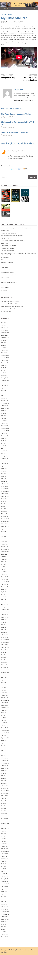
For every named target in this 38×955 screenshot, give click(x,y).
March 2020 (4, 481)
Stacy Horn (9, 22)
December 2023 (5, 380)
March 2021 (4, 451)
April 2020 (3, 478)
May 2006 (3, 899)
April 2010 (3, 780)
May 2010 (3, 778)
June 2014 (3, 655)
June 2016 (3, 594)
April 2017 (3, 569)
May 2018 (3, 536)
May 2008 (3, 838)
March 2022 (4, 420)
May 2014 (3, 657)
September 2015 (5, 617)
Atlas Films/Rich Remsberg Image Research (11, 235)
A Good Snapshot (5, 230)
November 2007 (5, 853)
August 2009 (4, 801)
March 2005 (4, 931)
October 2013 (4, 675)
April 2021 (3, 448)
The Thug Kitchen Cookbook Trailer (16, 114)
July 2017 (3, 561)
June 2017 (3, 564)
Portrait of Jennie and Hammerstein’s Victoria (12, 306)
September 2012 (5, 707)
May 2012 (3, 717)
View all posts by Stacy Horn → (24, 100)
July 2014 (3, 652)
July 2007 (3, 863)
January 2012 (4, 728)
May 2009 (3, 808)
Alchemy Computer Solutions (8, 233)
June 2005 (3, 926)
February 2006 (4, 906)
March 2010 (4, 783)
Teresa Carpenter (5, 287)
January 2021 (4, 456)
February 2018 (4, 544)
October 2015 (4, 614)
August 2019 (4, 498)
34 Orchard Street (5, 228)
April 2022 (3, 418)
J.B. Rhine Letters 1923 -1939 (8, 253)
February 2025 (4, 350)
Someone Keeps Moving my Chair (9, 282)
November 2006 (5, 884)
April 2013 (3, 690)
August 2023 (4, 388)
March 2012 (4, 722)
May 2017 (3, 566)
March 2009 (4, 813)
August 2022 (4, 410)
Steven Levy (4, 285)
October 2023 (4, 385)
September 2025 (5, 337)
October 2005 (4, 916)
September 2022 (5, 408)
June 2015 (3, 624)
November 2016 (5, 582)
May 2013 (3, 687)
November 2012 (5, 702)
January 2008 (4, 848)
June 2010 (3, 775)
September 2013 (5, 677)
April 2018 (3, 539)
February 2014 (4, 665)
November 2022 (5, 403)
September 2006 (5, 889)
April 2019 (3, 509)
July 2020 (3, 471)
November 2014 (5, 642)
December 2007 (5, 851)
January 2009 (4, 818)
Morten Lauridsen (5, 277)
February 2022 (4, 423)
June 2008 (3, 836)
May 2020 (3, 476)
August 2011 (4, 740)
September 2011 (5, 738)
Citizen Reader (4, 243)
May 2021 (3, 446)
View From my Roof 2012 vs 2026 (9, 304)
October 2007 (4, 856)
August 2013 (4, 680)
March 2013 (4, 692)
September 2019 (5, 496)
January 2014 (4, 667)
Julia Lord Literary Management (8, 260)
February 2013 (4, 695)
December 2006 (5, 881)
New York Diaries (5, 280)
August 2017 (4, 559)
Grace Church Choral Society (8, 245)
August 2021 (4, 438)
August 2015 (4, 619)
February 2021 (4, 453)
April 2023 (3, 395)
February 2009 (4, 816)
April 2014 (3, 660)
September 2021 (5, 436)
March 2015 (4, 632)
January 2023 (4, 400)
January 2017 (4, 576)
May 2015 (3, 627)
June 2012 (3, 715)
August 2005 (4, 921)
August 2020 (4, 468)
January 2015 (4, 637)
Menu (6, 8)
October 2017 (4, 554)
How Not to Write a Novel (7, 250)
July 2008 (3, 833)
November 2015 (5, 612)
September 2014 (5, 647)
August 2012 (4, 710)
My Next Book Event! (6, 311)
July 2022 (3, 413)
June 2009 (3, 806)
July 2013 (3, 682)
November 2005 (5, 914)
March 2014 (4, 662)
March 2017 (4, 571)
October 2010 (4, 765)
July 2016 (3, 592)
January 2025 (4, 352)
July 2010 (3, 773)
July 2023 (3, 390)
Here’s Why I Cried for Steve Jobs (15, 132)
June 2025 (3, 342)
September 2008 (5, 828)
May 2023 (3, 393)
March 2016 (4, 602)
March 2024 (4, 375)
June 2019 (3, 503)
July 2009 (3, 803)
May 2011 (3, 748)
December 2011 (5, 730)
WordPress (31, 950)
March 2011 (4, 753)
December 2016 (5, 579)
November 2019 (5, 491)
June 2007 (3, 866)
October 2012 (4, 705)
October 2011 (4, 735)
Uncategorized (6, 14)
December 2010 (5, 760)
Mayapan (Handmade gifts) (7, 275)
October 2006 (4, 886)
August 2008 (4, 831)
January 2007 (4, 879)
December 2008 (5, 821)
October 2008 (4, 826)
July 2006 (3, 894)
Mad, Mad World (5, 270)
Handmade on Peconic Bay (7, 248)
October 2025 (4, 335)
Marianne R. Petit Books (7, 272)
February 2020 (4, 483)
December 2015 (5, 609)
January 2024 (4, 378)
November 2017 (5, 551)
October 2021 (4, 433)
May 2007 (3, 868)
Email (22, 168)
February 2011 (4, 755)
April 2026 (3, 325)
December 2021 (5, 428)
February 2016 (4, 604)
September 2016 (5, 587)
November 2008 (5, 823)
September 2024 (5, 362)
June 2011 (3, 745)
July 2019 (3, 501)
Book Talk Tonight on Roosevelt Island (10, 301)
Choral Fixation (4, 240)
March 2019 (4, 511)
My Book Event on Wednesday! (8, 309)
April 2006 (3, 901)
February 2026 (4, 327)
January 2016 (4, 607)
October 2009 (4, 795)
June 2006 (3, 896)
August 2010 (4, 770)
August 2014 (4, 649)
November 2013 (5, 672)
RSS (26, 168)
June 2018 (3, 534)
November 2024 (5, 357)
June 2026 (3, 322)
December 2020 (5, 458)
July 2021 (3, 441)
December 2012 (5, 700)
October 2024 (4, 360)
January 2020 (4, 486)
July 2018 (3, 531)
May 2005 (3, 929)
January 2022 (4, 425)
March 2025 (4, 347)
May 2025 (3, 345)
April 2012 (3, 720)
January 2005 (4, 936)
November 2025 (5, 332)
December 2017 (5, 549)
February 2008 (4, 846)
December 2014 (5, 639)
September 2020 (5, 466)
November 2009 (5, 793)
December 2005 (5, 911)
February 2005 (4, 934)
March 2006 (4, 904)
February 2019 (4, 514)
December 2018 (5, 519)
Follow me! (15, 168)
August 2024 (4, 365)
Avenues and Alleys (6, 238)
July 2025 (3, 340)
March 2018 (4, 541)
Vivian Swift (4, 290)
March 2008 (4, 843)
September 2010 (5, 768)
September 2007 (5, 858)
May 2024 (3, 373)
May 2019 (3, 506)
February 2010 (4, 785)
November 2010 (5, 763)
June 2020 (3, 473)
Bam (5, 952)
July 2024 (3, 368)
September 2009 (5, 798)
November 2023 (5, 383)
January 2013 (4, 697)
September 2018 (5, 526)
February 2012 (4, 725)
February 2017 (4, 574)
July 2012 (3, 712)
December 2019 (5, 488)
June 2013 (3, 685)
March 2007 (4, 874)
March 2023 (4, 398)
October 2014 (4, 644)
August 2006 (4, 891)
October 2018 (4, 524)
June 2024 (3, 370)
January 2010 (4, 788)
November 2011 (5, 733)
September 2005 (5, 919)
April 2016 (3, 599)
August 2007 (4, 861)
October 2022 (4, 405)
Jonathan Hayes (5, 257)
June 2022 (3, 415)
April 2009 (3, 811)
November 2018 (5, 521)
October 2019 (4, 493)
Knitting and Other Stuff (6, 262)
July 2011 (3, 743)
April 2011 (3, 750)
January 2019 (4, 516)
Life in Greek (4, 267)
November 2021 (5, 430)
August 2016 (4, 589)
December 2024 (5, 355)
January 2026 (4, 330)
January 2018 (4, 546)
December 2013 (5, 670)
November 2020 (5, 461)
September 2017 (5, 556)
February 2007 (4, 876)
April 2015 (3, 629)
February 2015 (4, 634)
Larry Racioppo (4, 265)
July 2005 (3, 924)
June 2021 (3, 443)
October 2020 (4, 463)
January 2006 (4, 909)
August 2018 (4, 529)
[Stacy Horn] (19, 4)
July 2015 (3, 622)
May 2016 (3, 597)
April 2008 (3, 841)
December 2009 (5, 790)
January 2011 (4, 758)
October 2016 (4, 584)
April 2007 (3, 871)
